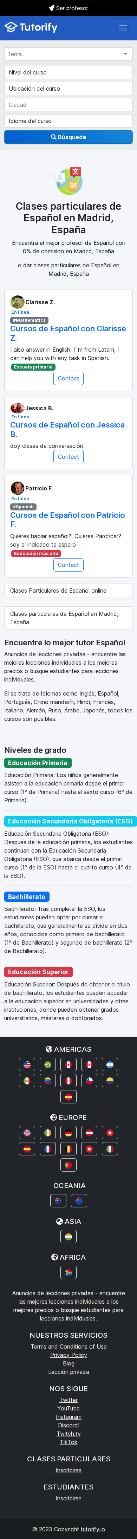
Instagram (68, 1416)
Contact (68, 378)
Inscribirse (68, 1470)
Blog (68, 1363)
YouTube (68, 1408)
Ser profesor (71, 8)
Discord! (68, 1425)
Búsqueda (71, 137)
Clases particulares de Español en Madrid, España (64, 618)
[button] (27, 1064)
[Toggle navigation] (123, 28)
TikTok (69, 1442)
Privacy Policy (68, 1354)
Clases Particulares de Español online (58, 590)
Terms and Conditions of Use (69, 1346)
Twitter (68, 1399)
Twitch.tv (69, 1433)
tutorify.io (93, 1529)
